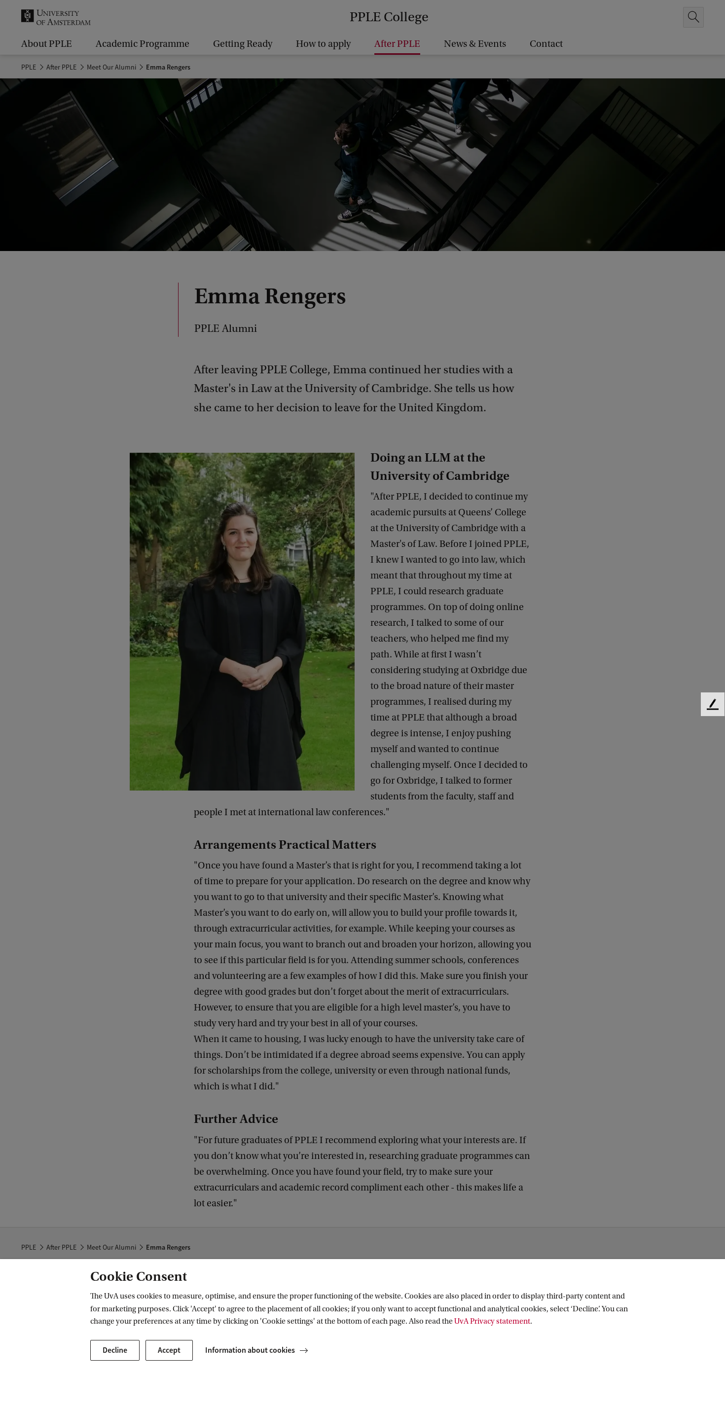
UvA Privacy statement (492, 1321)
